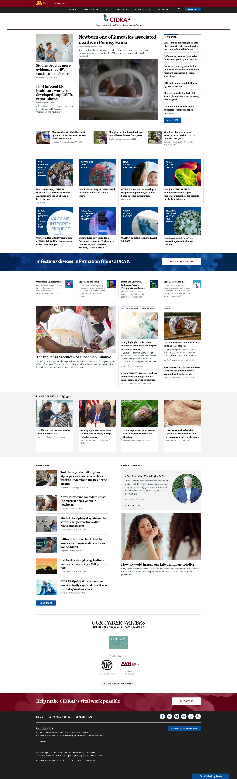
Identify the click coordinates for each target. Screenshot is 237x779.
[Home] (116, 18)
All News (172, 120)
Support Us (186, 701)
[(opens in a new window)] (51, 3)
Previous (63, 396)
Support (193, 9)
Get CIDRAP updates (211, 776)
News (74, 9)
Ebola (167, 308)
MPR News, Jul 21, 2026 (134, 499)
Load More (46, 603)
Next (67, 396)
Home (39, 717)
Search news (84, 717)
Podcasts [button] (121, 9)
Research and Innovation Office (50, 760)
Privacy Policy (90, 760)
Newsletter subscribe (184, 728)
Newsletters (143, 9)
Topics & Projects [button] (95, 9)
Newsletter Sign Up (181, 261)
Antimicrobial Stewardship (137, 308)
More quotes (132, 505)
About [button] (161, 9)
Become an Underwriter (118, 683)
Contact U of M (74, 760)
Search (179, 9)
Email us (45, 741)
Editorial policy (59, 717)
